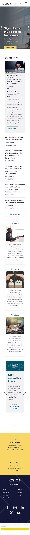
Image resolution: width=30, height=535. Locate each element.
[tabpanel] (15, 386)
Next (28, 27)
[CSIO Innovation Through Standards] (6, 3)
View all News (15, 214)
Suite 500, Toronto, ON (15, 468)
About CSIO (6, 498)
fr (20, 3)
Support (20, 492)
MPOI (19, 495)
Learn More (10, 47)
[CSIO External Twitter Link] (12, 513)
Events (20, 489)
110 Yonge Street (15, 466)
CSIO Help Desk (15, 442)
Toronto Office (15, 463)
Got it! (15, 529)
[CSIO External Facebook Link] (8, 508)
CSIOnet (5, 495)
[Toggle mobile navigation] (26, 3)
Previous (1, 27)
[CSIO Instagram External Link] (15, 508)
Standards (5, 492)
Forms (4, 489)
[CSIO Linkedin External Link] (22, 508)
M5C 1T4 (15, 470)
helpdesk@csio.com (15, 445)
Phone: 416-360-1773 (15, 447)
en (15, 3)
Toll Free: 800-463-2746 (15, 449)
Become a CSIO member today (15, 406)
